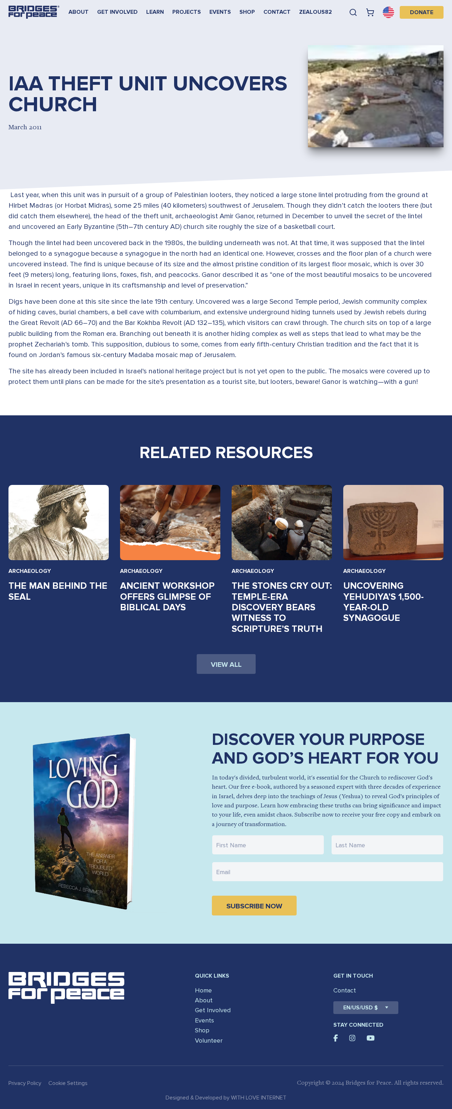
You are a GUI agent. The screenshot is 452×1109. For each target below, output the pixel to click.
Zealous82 (315, 12)
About (79, 12)
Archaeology (29, 571)
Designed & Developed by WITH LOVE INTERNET (226, 1097)
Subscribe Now (254, 906)
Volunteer (208, 1040)
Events (220, 12)
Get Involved (117, 12)
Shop (247, 12)
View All (226, 664)
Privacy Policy (24, 1083)
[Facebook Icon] (335, 1038)
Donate (421, 12)
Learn (155, 12)
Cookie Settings (68, 1083)
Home (203, 990)
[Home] (33, 12)
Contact (277, 12)
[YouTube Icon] (371, 1038)
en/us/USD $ (360, 1007)
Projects (186, 12)
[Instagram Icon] (352, 1038)
